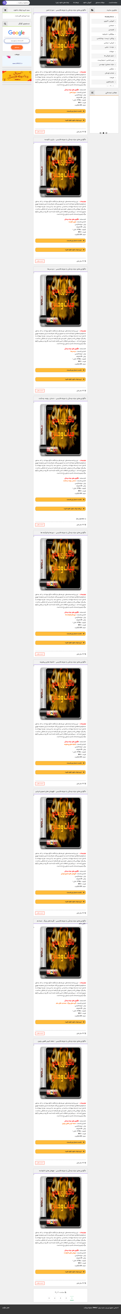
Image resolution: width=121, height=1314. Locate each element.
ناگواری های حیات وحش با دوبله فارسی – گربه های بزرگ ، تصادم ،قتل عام (61, 922)
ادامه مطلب (39, 132)
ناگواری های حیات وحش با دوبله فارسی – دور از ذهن (66, 10)
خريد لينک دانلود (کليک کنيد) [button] (73, 120)
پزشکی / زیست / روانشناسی (105, 38)
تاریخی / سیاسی (109, 43)
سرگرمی (111, 69)
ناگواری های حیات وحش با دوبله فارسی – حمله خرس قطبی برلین (62, 1041)
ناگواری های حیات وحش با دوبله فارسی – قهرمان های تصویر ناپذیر (60, 791)
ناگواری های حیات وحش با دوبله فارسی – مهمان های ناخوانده (62, 1170)
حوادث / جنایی (109, 47)
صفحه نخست (113, 2)
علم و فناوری (110, 82)
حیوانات (111, 51)
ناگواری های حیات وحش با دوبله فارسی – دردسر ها (66, 269)
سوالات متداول (99, 2)
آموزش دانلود (87, 2)
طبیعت (112, 77)
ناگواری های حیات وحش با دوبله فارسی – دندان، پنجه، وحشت (62, 398)
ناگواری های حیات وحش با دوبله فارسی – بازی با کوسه (65, 139)
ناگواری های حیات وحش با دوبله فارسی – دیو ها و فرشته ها (63, 532)
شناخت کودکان (109, 73)
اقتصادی (111, 30)
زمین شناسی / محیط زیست (105, 60)
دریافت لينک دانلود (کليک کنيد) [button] (73, 509)
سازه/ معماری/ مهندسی (106, 64)
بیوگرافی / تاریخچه (108, 34)
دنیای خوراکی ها (109, 56)
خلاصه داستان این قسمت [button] (74, 111)
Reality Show (109, 17)
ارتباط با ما (76, 2)
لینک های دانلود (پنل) (62, 2)
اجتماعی (111, 25)
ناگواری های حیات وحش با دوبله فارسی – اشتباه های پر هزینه (63, 662)
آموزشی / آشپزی (109, 21)
